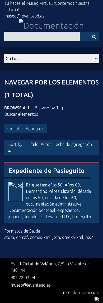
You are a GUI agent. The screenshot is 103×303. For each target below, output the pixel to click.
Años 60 (72, 184)
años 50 (55, 184)
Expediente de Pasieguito (46, 170)
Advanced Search (84, 36)
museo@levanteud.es (24, 16)
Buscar (94, 36)
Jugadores (34, 216)
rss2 (89, 237)
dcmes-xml (40, 237)
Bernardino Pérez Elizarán (51, 191)
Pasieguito (81, 216)
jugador (15, 216)
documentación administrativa (53, 204)
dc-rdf (22, 237)
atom (9, 237)
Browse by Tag (49, 107)
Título (33, 144)
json (56, 237)
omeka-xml (72, 237)
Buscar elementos (21, 114)
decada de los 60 (60, 197)
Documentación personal (31, 210)
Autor (46, 144)
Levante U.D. (58, 216)
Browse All (17, 107)
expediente (68, 210)
